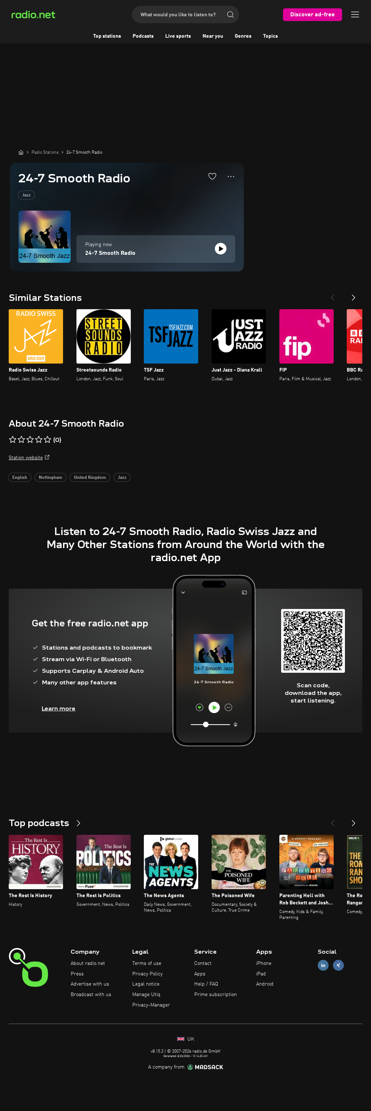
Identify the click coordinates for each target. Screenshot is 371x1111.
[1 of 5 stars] (12, 439)
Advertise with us (90, 984)
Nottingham (50, 478)
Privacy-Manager (151, 1005)
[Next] (353, 294)
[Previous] (332, 294)
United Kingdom (90, 478)
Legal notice (145, 984)
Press (77, 974)
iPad (261, 974)
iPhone (263, 963)
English (19, 478)
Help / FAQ (206, 984)
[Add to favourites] (212, 176)
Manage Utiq (146, 994)
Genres (243, 36)
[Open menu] (355, 14)
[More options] (231, 176)
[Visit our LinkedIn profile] (323, 965)
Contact (203, 963)
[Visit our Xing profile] (338, 965)
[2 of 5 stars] (21, 439)
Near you (213, 36)
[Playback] (220, 248)
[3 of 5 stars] (30, 439)
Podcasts (143, 36)
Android (265, 984)
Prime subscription (215, 994)
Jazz (26, 195)
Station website (26, 457)
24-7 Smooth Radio (110, 253)
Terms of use (146, 963)
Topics (270, 36)
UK (190, 1039)
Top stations (107, 36)
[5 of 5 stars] (47, 439)
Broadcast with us (91, 994)
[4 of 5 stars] (38, 439)
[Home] (21, 152)
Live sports (178, 36)
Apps (199, 974)
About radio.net (88, 963)
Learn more (58, 708)
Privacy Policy (147, 974)
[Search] (230, 14)
